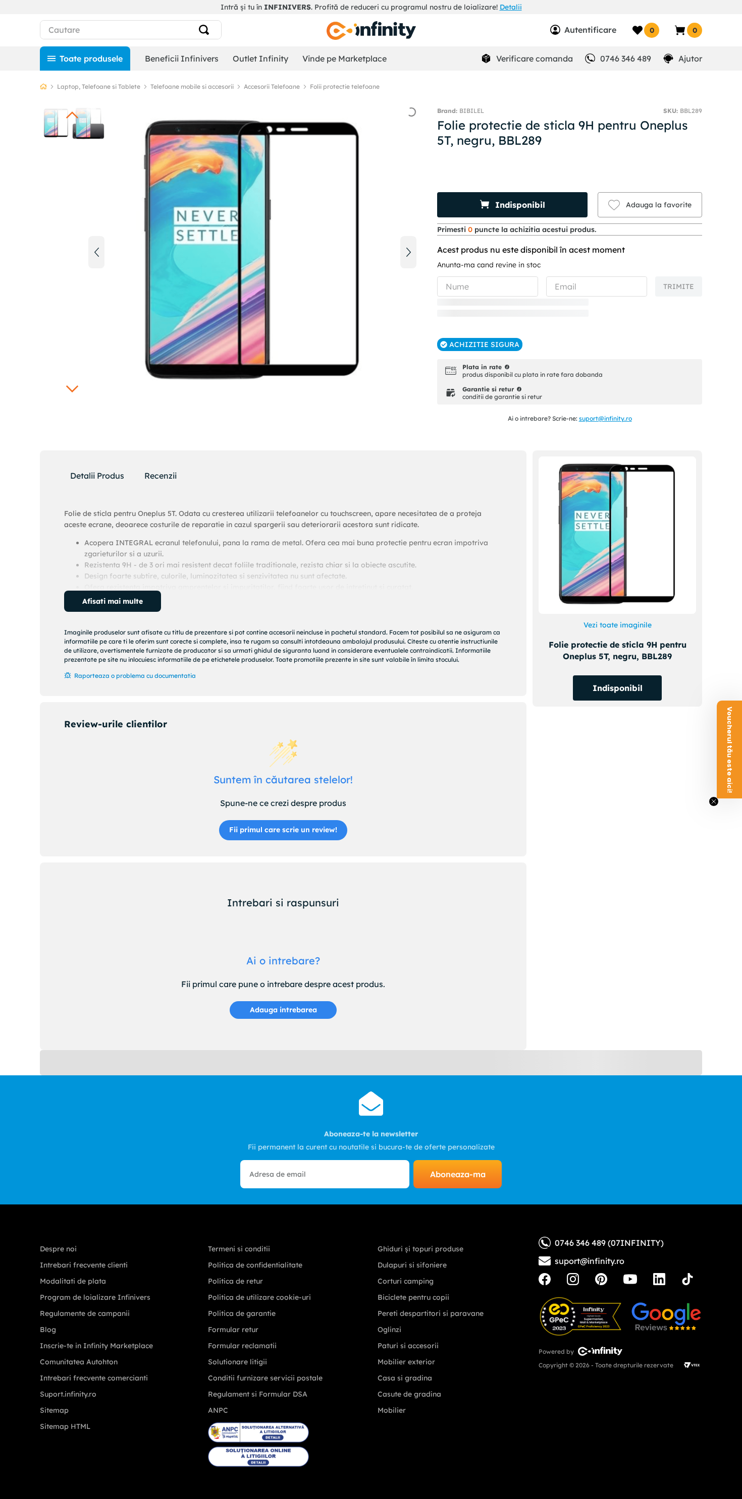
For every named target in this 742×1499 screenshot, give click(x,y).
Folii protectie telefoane (345, 86)
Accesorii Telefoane (272, 86)
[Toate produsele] (85, 58)
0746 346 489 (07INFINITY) (609, 1243)
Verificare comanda (534, 58)
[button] (512, 204)
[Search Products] (208, 30)
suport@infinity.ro (605, 418)
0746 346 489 (625, 58)
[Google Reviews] (666, 1316)
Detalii (511, 7)
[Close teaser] (714, 801)
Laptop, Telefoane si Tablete (98, 86)
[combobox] (149, 29)
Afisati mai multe (112, 601)
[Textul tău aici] (545, 1279)
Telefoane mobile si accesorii (192, 86)
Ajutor (690, 58)
